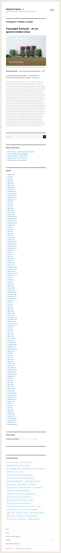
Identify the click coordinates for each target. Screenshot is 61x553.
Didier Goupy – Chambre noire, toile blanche (21, 152)
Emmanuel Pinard (13, 97)
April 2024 (11, 233)
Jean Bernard (42, 105)
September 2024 (12, 223)
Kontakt (8, 540)
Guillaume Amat (23, 103)
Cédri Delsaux (31, 92)
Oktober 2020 (12, 321)
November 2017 (12, 395)
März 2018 (11, 386)
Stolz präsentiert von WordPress (23, 548)
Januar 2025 (11, 214)
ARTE (22, 462)
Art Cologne (15, 462)
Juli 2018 (10, 378)
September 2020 (12, 323)
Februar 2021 (11, 313)
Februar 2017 (11, 414)
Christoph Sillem (20, 94)
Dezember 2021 (12, 292)
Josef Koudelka (39, 108)
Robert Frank (11, 512)
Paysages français (24, 117)
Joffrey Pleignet (25, 108)
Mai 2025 (10, 206)
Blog (17, 81)
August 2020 (11, 326)
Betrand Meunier (34, 89)
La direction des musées (14, 494)
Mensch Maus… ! (15, 9)
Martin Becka (37, 113)
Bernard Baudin (23, 87)
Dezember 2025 (12, 191)
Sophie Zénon (39, 121)
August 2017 (11, 401)
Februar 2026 (11, 187)
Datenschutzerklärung (13, 543)
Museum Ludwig (28, 500)
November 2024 (12, 218)
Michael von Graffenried (14, 500)
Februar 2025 (11, 212)
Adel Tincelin (40, 81)
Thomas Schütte (12, 519)
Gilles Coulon (39, 102)
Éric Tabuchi (36, 97)
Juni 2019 (10, 355)
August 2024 (11, 225)
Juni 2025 (10, 204)
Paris (18, 509)
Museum (27, 81)
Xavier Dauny (15, 125)
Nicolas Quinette (21, 116)
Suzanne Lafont (29, 122)
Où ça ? (38, 506)
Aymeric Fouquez (37, 86)
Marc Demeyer (39, 111)
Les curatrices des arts (29, 494)
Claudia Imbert (27, 94)
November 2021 (12, 294)
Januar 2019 (11, 365)
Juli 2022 (10, 277)
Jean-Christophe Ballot (11, 106)
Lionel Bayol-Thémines (29, 111)
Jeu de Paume (37, 487)
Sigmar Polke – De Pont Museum (17, 158)
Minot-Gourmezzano (11, 116)
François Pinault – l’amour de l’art (18, 156)
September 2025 (12, 197)
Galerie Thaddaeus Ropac (32, 481)
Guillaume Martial (39, 103)
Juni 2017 (10, 405)
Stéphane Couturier (20, 122)
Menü (52, 10)
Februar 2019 (11, 363)
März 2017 (10, 412)
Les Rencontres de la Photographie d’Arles (19, 497)
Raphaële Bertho (24, 119)
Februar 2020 (11, 338)
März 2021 (11, 311)
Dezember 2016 (12, 418)
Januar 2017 (11, 416)
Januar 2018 (11, 391)
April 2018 (11, 384)
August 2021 (11, 300)
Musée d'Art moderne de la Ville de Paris (19, 503)
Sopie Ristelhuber (10, 122)
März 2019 (11, 361)
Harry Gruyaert (9, 105)
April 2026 (11, 183)
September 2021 (12, 298)
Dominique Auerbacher (22, 95)
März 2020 (11, 336)
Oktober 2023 (11, 246)
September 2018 (12, 374)
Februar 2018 (11, 389)
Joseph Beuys (11, 490)
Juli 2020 (10, 328)
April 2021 (11, 309)
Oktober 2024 (12, 221)
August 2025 (11, 200)
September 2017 (12, 399)
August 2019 (11, 351)
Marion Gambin (29, 113)
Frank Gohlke (9, 100)
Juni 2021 (10, 305)
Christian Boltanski (28, 468)
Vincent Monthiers (36, 124)
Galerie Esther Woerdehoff (15, 481)
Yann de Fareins (22, 125)
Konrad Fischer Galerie (23, 490)
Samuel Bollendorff (23, 121)
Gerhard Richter (22, 484)
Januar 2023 (11, 265)
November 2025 (12, 193)
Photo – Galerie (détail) (13, 536)
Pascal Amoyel (36, 116)
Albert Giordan (36, 83)
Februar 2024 (11, 237)
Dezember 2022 (12, 267)
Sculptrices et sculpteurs (36, 512)
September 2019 (12, 349)
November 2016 (12, 420)
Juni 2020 (10, 330)
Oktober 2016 (11, 422)
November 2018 (12, 370)
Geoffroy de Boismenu (36, 100)
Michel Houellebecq (38, 114)
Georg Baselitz (11, 484)
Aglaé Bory (8, 83)
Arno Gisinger (29, 86)
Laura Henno (29, 110)
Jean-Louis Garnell (34, 106)
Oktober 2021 (11, 296)
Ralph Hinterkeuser (14, 119)
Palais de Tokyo (11, 509)
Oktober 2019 (11, 347)
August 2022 (11, 275)
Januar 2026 (11, 189)
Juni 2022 (10, 279)
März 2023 (11, 260)
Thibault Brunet (37, 122)
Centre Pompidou (24, 465)
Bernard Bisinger (32, 87)
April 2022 (11, 284)
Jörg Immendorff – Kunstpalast (17, 160)
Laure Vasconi (35, 110)
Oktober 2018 (11, 372)
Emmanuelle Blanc (22, 97)
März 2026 (11, 185)
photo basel (34, 509)
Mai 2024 (10, 231)
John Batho (32, 108)
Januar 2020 (11, 340)
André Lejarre (36, 84)
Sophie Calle (20, 516)
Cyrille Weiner (35, 94)
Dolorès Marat (13, 95)
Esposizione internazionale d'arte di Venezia (19, 475)
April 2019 (11, 359)
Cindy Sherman (39, 468)
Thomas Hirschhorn (31, 516)
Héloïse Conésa (17, 105)
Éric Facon (30, 97)
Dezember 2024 (12, 216)
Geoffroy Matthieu (10, 102)
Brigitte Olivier (36, 91)
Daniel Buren (11, 472)
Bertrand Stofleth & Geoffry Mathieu (21, 89)
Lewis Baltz (21, 111)
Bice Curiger (29, 462)
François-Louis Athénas (39, 99)
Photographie (32, 81)
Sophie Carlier (32, 121)
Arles (8, 462)
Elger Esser (31, 95)
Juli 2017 (10, 403)
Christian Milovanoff (10, 94)
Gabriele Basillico (26, 100)
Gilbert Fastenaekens (30, 102)
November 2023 (12, 244)
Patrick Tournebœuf (15, 117)
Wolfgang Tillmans (33, 519)
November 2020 (12, 319)
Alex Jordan (12, 84)
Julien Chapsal (13, 110)
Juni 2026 (10, 179)
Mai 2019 (10, 357)
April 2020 (11, 334)
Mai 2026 (10, 181)
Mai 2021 (10, 307)
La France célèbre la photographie (18, 154)
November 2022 (12, 269)
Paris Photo (25, 509)
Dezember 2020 (12, 317)
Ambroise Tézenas (28, 84)
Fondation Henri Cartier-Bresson (19, 99)
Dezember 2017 (12, 393)
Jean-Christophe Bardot (23, 106)
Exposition (21, 81)
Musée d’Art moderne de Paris (16, 506)
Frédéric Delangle (17, 100)
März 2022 (11, 286)
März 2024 (11, 235)
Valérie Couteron (27, 124)
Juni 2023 (10, 254)
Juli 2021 (10, 302)
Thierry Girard (13, 124)
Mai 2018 (10, 382)
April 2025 (11, 208)
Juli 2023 (10, 252)
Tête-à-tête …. (22, 519)
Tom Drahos (20, 124)
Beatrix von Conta (14, 87)
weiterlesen (35, 77)
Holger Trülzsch (25, 105)
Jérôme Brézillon (17, 108)
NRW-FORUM (30, 506)
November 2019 (12, 344)
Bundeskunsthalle (12, 465)
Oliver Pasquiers (29, 116)
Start (7, 529)
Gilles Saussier (15, 103)
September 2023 (12, 248)
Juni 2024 (10, 229)
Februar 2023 (11, 263)
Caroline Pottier (15, 92)
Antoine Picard (21, 86)
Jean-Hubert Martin (25, 487)
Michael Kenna (28, 114)
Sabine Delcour (15, 121)
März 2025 (11, 210)
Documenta (20, 472)
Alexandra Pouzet (19, 84)
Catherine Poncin (23, 92)
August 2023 (11, 250)
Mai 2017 (10, 407)
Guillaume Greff (31, 103)
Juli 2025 (10, 202)
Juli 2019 (10, 353)
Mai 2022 (10, 281)
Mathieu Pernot (13, 114)
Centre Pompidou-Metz (14, 468)
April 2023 (11, 258)
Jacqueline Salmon (34, 105)
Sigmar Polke (11, 516)
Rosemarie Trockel (21, 512)
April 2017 (10, 410)
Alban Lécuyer (29, 83)
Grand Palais (32, 484)
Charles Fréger (38, 92)
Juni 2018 (10, 380)
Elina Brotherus (38, 95)
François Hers (30, 99)
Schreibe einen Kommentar (34, 125)
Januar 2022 (11, 290)
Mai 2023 (10, 256)
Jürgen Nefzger (21, 110)
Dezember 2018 (12, 368)
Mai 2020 (10, 332)
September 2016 (12, 424)
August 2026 (11, 174)
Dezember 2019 (12, 342)
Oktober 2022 (11, 271)
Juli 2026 (10, 176)
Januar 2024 (11, 239)
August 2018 (11, 376)
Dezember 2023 (12, 242)
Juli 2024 (10, 227)
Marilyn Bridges (22, 113)
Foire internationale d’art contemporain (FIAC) (20, 478)
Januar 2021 (11, 315)
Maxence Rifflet (21, 114)
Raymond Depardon (34, 119)
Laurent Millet (14, 111)
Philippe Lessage (33, 117)
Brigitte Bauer (29, 91)
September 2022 (12, 273)
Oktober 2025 (11, 195)
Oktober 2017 (11, 397)
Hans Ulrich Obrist (12, 487)
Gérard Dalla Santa (19, 102)
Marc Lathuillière (14, 113)
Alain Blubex (15, 83)
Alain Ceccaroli (21, 83)
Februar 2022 (11, 288)
